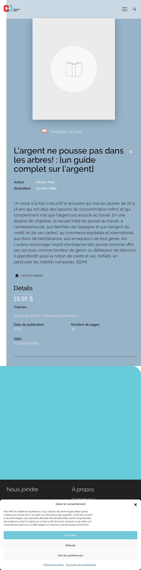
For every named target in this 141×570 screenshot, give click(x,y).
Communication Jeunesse (12, 8)
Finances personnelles (59, 316)
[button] (135, 504)
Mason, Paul (45, 182)
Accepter (70, 535)
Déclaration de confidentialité (81, 565)
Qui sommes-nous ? (83, 499)
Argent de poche (27, 316)
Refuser (70, 545)
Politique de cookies (54, 565)
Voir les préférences (70, 555)
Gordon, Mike (46, 188)
